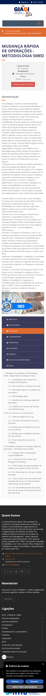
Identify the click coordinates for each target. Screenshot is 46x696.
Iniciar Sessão (38, 2)
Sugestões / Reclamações (12, 645)
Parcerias (6, 635)
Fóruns (5, 628)
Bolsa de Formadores (10, 618)
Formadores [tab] (13, 343)
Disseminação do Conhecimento (14, 632)
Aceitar (14, 681)
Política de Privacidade (11, 648)
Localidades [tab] (13, 348)
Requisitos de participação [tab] (19, 360)
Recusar (34, 681)
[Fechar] (43, 664)
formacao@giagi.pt (12, 564)
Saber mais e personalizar (25, 687)
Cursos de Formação (13, 31)
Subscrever (8, 599)
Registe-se (25, 2)
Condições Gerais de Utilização (14, 652)
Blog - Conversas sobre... (12, 615)
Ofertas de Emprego (10, 622)
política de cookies (26, 676)
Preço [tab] (11, 366)
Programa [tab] (13, 331)
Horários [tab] (12, 354)
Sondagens (6, 638)
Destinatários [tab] (14, 325)
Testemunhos (7, 625)
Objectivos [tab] (13, 319)
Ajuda (4, 642)
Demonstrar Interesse (23, 84)
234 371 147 (10, 559)
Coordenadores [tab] (14, 337)
